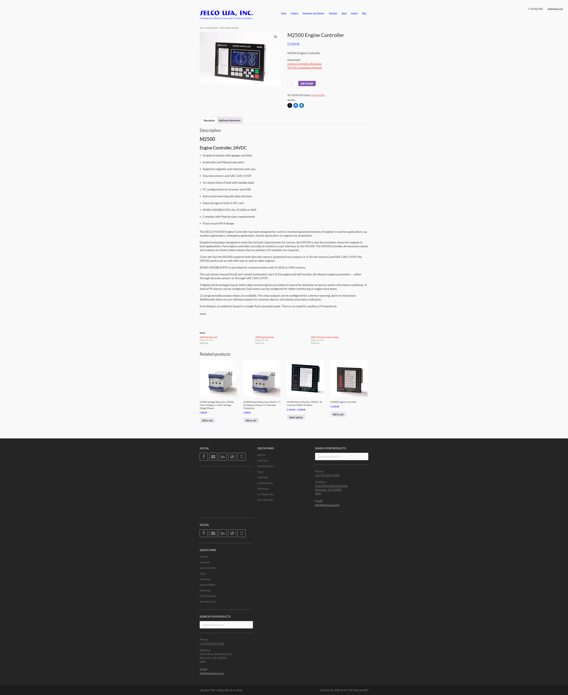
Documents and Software (314, 13)
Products (294, 13)
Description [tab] (209, 120)
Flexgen (203, 573)
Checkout (333, 13)
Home (283, 13)
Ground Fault (205, 562)
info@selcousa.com (555, 9)
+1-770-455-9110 (535, 9)
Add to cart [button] (207, 420)
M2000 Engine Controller (264, 337)
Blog (364, 13)
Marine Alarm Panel (207, 601)
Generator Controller (208, 568)
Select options (296, 417)
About (344, 13)
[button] (275, 36)
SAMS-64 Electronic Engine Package (324, 337)
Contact (354, 13)
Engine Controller (212, 27)
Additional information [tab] (229, 120)
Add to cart (307, 83)
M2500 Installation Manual (304, 67)
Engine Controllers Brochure (304, 63)
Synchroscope (205, 590)
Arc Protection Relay (208, 596)
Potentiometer (205, 579)
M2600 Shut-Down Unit (208, 337)
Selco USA (204, 556)
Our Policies (237, 690)
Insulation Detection (207, 584)
